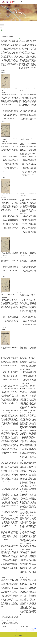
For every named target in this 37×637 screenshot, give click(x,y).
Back (35, 33)
